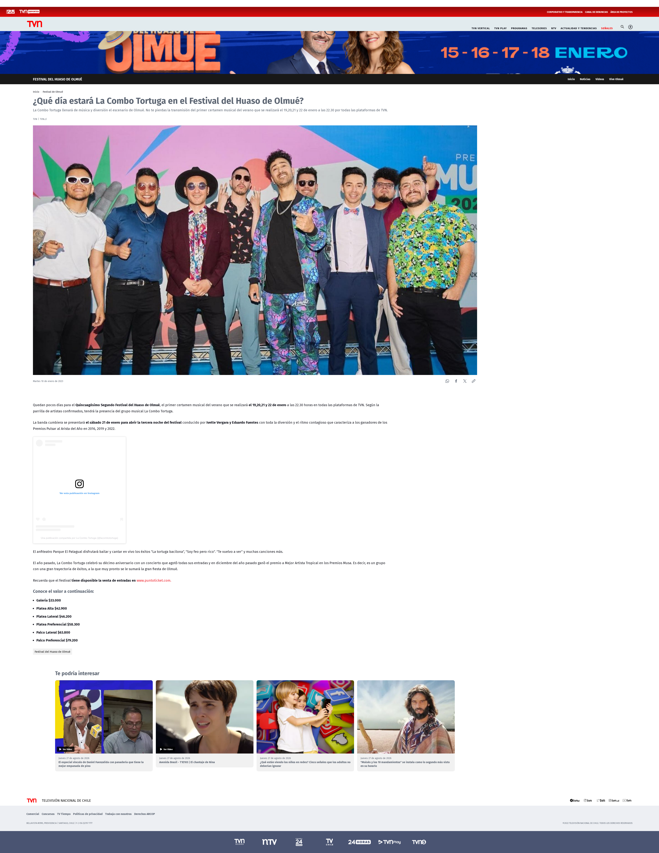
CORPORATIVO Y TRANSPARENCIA (564, 12)
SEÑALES (607, 27)
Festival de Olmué (53, 91)
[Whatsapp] (447, 381)
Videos (600, 79)
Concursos (48, 814)
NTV (553, 27)
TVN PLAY (500, 27)
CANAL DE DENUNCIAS (596, 12)
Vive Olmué (616, 79)
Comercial (32, 814)
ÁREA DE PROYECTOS (621, 12)
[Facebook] (456, 381)
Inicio (571, 79)
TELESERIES (539, 27)
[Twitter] (464, 381)
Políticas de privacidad (88, 814)
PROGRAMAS (519, 27)
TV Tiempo (64, 814)
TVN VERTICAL (481, 27)
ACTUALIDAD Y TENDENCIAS (579, 27)
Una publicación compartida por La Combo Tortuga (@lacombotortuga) (79, 538)
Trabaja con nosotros (118, 814)
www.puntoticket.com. (154, 580)
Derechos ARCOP (144, 814)
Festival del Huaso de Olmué (52, 652)
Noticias (585, 79)
